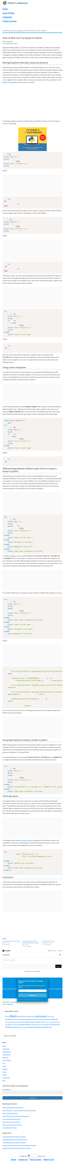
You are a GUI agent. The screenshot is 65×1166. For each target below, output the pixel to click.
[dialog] (32, 991)
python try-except (8, 82)
